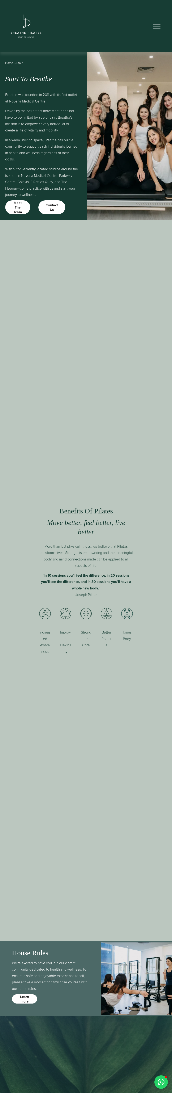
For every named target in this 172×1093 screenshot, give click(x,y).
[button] (161, 1082)
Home (9, 63)
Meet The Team (18, 207)
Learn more (24, 999)
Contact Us (52, 207)
